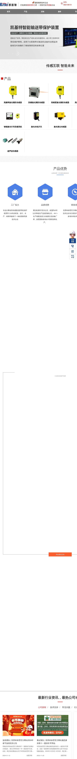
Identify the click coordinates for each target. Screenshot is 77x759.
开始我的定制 (60, 554)
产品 (25, 11)
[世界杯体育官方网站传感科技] (30, 4)
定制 (42, 11)
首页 (8, 11)
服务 (59, 11)
